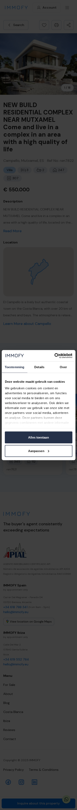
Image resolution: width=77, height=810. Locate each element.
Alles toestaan (38, 437)
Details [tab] (39, 367)
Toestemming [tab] (14, 367)
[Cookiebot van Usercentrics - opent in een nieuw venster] (54, 355)
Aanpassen (36, 450)
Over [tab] (63, 367)
